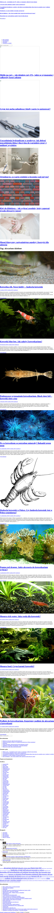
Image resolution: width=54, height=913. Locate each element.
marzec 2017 (5, 826)
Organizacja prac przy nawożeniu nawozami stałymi (13, 897)
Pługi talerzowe (6, 893)
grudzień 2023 (6, 781)
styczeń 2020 (5, 806)
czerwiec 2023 (6, 785)
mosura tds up (36, 876)
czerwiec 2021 (6, 795)
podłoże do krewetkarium (14, 878)
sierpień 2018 (5, 814)
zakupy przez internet (10, 881)
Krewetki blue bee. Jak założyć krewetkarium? (21, 341)
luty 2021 (5, 800)
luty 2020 (5, 805)
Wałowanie (5, 889)
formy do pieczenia (3, 870)
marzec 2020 (5, 804)
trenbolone (5, 743)
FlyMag (21, 912)
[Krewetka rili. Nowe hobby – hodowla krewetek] (27, 283)
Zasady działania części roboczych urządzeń (12, 899)
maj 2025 (5, 773)
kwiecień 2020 (6, 802)
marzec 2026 (5, 766)
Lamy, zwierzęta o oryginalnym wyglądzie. (12, 896)
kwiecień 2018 (6, 819)
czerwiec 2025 (6, 772)
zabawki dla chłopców (3, 881)
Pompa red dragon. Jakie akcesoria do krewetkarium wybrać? (15, 744)
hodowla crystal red (18, 870)
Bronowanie (5, 851)
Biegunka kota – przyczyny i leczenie (10, 891)
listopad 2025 (5, 767)
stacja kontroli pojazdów (25, 880)
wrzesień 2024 (6, 777)
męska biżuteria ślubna (45, 876)
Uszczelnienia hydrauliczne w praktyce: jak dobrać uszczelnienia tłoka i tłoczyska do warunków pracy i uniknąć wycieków (23, 142)
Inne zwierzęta (6, 39)
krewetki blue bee (35, 872)
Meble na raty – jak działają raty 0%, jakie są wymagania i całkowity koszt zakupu (18, 1)
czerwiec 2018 (6, 816)
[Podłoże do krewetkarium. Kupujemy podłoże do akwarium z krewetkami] (27, 717)
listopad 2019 (5, 807)
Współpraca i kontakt (7, 43)
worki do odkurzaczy (45, 880)
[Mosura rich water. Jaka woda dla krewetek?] (27, 613)
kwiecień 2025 (6, 774)
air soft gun (1, 868)
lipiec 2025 (5, 771)
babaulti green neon (24, 868)
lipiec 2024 (5, 778)
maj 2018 (5, 818)
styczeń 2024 (5, 780)
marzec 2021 (5, 799)
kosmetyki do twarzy (47, 870)
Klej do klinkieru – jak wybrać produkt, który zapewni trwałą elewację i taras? (17, 13)
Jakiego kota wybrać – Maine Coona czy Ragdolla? (13, 892)
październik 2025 (6, 768)
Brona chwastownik (7, 903)
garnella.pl (15, 290)
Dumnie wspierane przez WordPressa (8, 912)
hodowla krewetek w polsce (34, 870)
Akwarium (5, 41)
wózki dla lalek (51, 880)
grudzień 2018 (6, 809)
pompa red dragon (28, 878)
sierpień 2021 (5, 793)
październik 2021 (6, 791)
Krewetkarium (6, 40)
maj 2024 (5, 779)
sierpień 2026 (5, 764)
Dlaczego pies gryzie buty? (11, 848)
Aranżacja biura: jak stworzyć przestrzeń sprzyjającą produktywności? (17, 898)
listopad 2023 (5, 782)
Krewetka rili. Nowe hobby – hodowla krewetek (21, 287)
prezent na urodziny (37, 878)
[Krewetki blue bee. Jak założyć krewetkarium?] (27, 338)
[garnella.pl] (2, 18)
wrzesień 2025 (6, 770)
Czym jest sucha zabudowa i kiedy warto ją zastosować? (12, 4)
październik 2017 (6, 821)
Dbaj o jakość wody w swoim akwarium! (11, 886)
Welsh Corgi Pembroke (38, 880)
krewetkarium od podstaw (19, 872)
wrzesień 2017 (6, 822)
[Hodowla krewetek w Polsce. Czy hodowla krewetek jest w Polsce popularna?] (27, 507)
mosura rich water (26, 876)
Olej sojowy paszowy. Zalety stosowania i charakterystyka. (18, 856)
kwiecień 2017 (6, 825)
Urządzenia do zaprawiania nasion (10, 894)
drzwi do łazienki (49, 868)
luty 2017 (5, 827)
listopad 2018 (5, 811)
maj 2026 (5, 765)
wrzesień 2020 (6, 801)
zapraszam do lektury (17, 881)
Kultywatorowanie (6, 900)
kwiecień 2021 (6, 798)
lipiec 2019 (5, 808)
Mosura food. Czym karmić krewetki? (17, 666)
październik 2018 (6, 812)
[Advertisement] (27, 29)
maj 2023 (5, 786)
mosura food (21, 874)
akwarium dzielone (11, 868)
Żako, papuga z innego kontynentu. (13, 843)
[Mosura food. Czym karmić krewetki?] (27, 663)
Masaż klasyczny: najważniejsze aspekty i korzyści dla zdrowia (14, 15)
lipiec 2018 (5, 815)
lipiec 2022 (5, 788)
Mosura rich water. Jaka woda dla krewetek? (20, 616)
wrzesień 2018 (6, 813)
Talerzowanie (5, 906)
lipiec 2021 (5, 794)
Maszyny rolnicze (6, 837)
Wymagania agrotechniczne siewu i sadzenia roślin (13, 905)
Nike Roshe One (51, 876)
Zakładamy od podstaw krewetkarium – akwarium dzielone (15, 745)
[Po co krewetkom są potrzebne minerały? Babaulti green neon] (27, 439)
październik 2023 (6, 784)
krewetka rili (4, 872)
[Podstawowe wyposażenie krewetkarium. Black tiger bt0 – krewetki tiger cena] (27, 392)
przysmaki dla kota (43, 878)
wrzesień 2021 (6, 792)
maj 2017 (5, 824)
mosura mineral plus (34, 874)
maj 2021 (5, 797)
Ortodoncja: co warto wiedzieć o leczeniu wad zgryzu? (12, 10)
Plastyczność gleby (7, 860)
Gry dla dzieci (8, 870)
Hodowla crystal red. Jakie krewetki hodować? (12, 740)
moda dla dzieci (5, 874)
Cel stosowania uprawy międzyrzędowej (11, 904)
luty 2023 (5, 787)
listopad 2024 (5, 775)
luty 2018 (5, 820)
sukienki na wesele (32, 880)
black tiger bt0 (36, 868)
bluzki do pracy (44, 868)
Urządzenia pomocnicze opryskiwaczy (11, 902)
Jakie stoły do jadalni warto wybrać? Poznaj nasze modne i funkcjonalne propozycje (20, 909)
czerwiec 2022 (6, 790)
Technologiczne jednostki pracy (9, 907)
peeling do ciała (2, 878)
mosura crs (12, 874)
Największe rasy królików (8, 887)
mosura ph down (15, 876)
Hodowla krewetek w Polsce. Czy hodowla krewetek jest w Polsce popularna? (19, 742)
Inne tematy (5, 833)
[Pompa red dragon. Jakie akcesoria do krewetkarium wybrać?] (27, 564)
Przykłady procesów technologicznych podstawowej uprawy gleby (16, 890)
